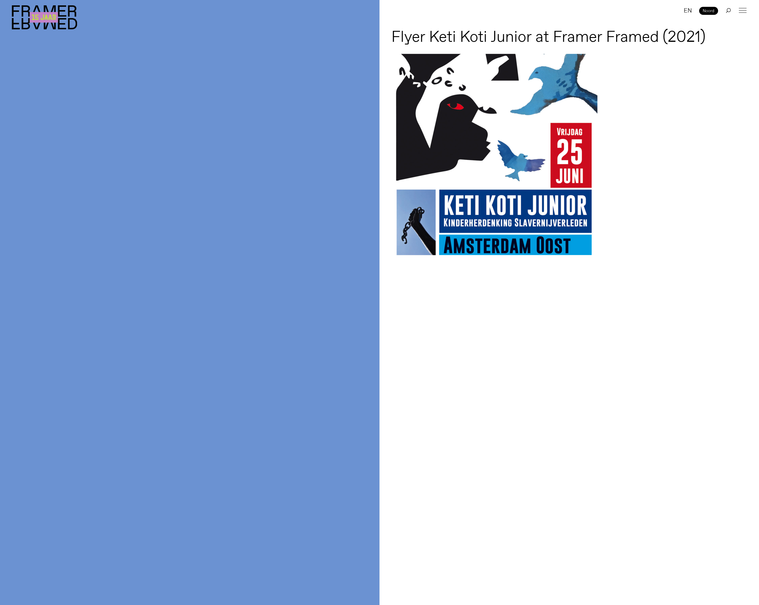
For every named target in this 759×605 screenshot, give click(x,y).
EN (688, 10)
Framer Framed (44, 17)
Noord (708, 10)
